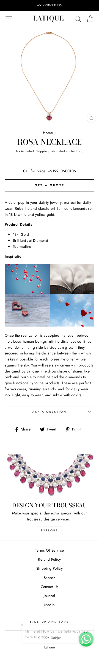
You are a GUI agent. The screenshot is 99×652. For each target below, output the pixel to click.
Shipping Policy (49, 568)
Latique (49, 647)
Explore (49, 530)
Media (49, 604)
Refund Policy (49, 559)
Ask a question (49, 412)
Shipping (42, 151)
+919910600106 (62, 171)
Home (48, 132)
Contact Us (49, 586)
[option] (49, 5)
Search (49, 577)
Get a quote (49, 185)
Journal (49, 595)
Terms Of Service (49, 550)
